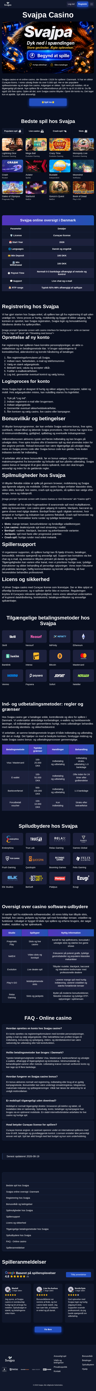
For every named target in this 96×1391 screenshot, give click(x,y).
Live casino (34, 131)
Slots (81, 131)
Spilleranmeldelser (15, 1247)
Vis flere (48, 1329)
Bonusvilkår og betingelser (19, 1204)
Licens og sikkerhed (16, 1223)
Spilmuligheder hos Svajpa (19, 1210)
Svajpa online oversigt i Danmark (22, 1192)
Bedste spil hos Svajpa (17, 1185)
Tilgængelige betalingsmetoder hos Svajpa (27, 1229)
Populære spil (10, 131)
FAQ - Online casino (16, 1241)
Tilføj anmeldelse (78, 1275)
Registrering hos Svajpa (18, 1198)
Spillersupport (13, 1216)
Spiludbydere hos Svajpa (18, 1235)
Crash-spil (58, 131)
